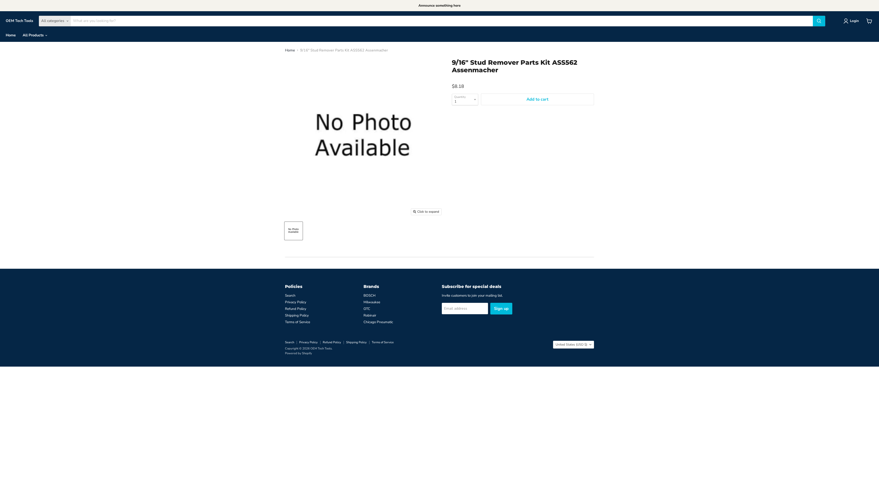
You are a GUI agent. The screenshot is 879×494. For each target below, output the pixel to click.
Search (290, 295)
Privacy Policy (295, 302)
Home (11, 35)
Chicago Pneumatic (378, 322)
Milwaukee (372, 302)
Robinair (370, 315)
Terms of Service (297, 322)
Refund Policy (295, 308)
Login (854, 21)
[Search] (819, 21)
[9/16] (294, 231)
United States (571, 344)
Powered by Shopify (298, 353)
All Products (34, 35)
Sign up (501, 308)
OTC (367, 308)
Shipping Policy (297, 315)
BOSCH (369, 295)
